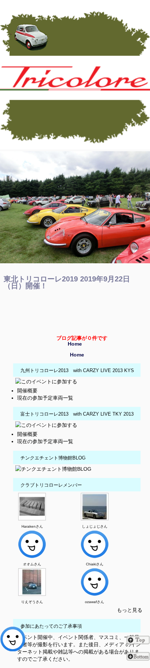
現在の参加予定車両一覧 (45, 398)
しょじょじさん (94, 526)
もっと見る (129, 610)
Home (75, 344)
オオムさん (32, 564)
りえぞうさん (32, 602)
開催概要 (27, 390)
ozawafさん (94, 602)
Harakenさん (32, 526)
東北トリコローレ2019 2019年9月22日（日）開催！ (67, 282)
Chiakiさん (94, 564)
